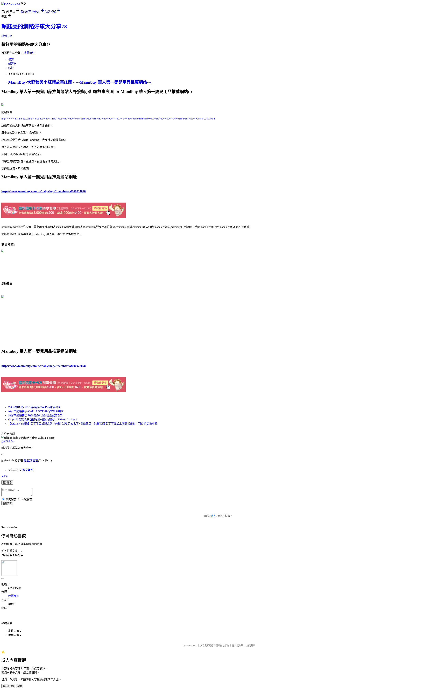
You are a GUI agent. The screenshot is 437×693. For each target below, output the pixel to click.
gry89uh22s (7, 441)
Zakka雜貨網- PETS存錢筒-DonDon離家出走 (34, 407)
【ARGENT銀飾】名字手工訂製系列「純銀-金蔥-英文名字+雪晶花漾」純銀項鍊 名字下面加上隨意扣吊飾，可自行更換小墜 (82, 423)
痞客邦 (28, 460)
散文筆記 (28, 470)
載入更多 (7, 482)
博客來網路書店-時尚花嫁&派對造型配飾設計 (35, 415)
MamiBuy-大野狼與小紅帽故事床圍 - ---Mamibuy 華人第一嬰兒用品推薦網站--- (79, 82)
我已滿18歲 (8, 686)
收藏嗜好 (29, 52)
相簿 (11, 59)
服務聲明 (250, 645)
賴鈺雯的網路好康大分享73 (34, 26)
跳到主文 (6, 35)
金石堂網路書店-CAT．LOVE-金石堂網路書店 (36, 411)
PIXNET (193, 645)
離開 (19, 686)
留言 (35, 460)
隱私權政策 (237, 645)
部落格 (12, 63)
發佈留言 (7, 503)
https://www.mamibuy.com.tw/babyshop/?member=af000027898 (43, 191)
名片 (11, 67)
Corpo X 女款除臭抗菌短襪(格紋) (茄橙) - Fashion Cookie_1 (42, 419)
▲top (4, 476)
